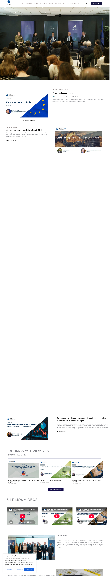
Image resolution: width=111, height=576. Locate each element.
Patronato (32, 547)
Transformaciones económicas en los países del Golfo (86, 481)
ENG (79, 3)
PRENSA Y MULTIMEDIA (55, 3)
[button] (86, 3)
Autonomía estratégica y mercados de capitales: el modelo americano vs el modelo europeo (81, 419)
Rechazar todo (20, 569)
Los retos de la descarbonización (51, 480)
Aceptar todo (29, 569)
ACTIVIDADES (43, 3)
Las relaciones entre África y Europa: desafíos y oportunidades (23, 481)
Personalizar (9, 569)
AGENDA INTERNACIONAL (70, 3)
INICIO (23, 3)
